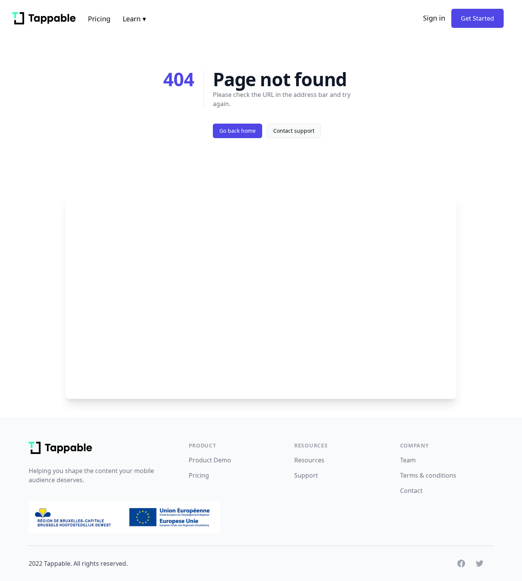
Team (408, 460)
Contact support (293, 130)
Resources (309, 460)
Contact (411, 490)
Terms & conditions (428, 475)
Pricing (99, 18)
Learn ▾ (134, 18)
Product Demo (210, 460)
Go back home (237, 130)
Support (306, 475)
